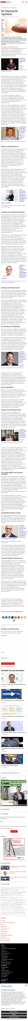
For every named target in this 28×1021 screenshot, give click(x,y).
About (3, 924)
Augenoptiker (9, 888)
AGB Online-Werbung (7, 935)
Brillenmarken (13, 894)
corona (21, 895)
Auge (3, 887)
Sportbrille (4, 912)
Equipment (14, 897)
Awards (21, 889)
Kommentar (4, 635)
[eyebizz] (6, 2)
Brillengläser (7, 892)
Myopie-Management (6, 907)
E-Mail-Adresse (4, 657)
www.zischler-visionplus (18, 606)
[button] (23, 2)
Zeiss (19, 914)
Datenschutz (5, 931)
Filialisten (6, 902)
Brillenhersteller (6, 973)
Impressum (4, 929)
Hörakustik (12, 902)
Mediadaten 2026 (6, 928)
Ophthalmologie (5, 909)
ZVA (23, 914)
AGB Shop (4, 933)
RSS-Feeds (4, 926)
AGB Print (4, 937)
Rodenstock (8, 910)
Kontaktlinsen (10, 624)
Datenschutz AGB (6, 939)
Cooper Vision (14, 895)
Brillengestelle (15, 890)
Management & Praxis (19, 624)
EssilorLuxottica (5, 899)
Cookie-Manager (6, 940)
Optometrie (18, 909)
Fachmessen (15, 899)
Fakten (19, 900)
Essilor (20, 897)
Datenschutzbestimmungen (7, 666)
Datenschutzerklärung (7, 828)
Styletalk (11, 912)
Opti (11, 909)
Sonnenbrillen (20, 910)
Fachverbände (9, 900)
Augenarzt (8, 887)
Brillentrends (6, 895)
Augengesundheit (15, 887)
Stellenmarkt (5, 979)
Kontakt (3, 920)
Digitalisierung (6, 897)
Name (2, 652)
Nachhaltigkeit (18, 907)
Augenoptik (23, 887)
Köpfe (9, 904)
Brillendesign (6, 890)
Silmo (13, 910)
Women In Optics (10, 914)
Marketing (3, 626)
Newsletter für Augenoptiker (8, 922)
